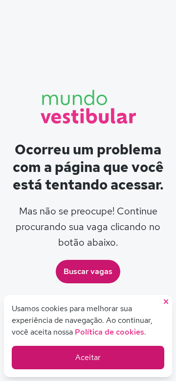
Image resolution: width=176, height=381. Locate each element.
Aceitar (88, 357)
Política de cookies (109, 332)
